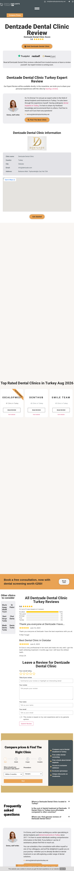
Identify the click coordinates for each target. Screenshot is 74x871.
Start (5, 762)
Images (28, 762)
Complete (39, 762)
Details (16, 762)
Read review (36, 410)
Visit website (11, 414)
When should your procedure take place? (11, 768)
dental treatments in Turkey (49, 835)
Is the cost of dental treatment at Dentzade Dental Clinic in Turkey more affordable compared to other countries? (49, 810)
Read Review (12, 410)
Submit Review (26, 724)
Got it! (62, 869)
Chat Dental (12, 617)
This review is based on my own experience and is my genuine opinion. (46, 718)
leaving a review (52, 89)
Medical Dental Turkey (5, 627)
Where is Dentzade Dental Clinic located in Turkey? (49, 803)
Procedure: (27, 767)
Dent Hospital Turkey (5, 618)
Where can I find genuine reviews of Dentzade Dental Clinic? (46, 818)
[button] (50, 802)
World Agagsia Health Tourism (5, 608)
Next (23, 781)
